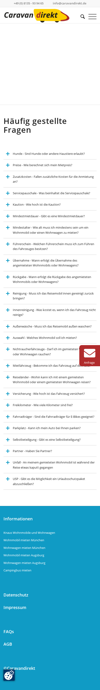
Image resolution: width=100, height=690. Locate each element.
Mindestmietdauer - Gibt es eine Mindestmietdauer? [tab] (49, 216)
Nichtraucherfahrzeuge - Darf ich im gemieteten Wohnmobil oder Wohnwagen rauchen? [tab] (54, 351)
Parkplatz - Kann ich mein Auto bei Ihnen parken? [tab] (47, 428)
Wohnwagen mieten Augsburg (24, 563)
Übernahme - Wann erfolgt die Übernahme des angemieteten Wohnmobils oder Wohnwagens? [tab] (46, 262)
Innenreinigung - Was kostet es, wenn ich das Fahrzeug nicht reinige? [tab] (54, 312)
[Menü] (91, 16)
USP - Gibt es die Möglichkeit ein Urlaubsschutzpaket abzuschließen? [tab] (49, 481)
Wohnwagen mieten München (24, 548)
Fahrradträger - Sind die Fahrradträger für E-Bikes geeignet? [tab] (53, 417)
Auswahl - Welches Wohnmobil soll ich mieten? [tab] (45, 338)
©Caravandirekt (19, 668)
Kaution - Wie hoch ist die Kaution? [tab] (37, 204)
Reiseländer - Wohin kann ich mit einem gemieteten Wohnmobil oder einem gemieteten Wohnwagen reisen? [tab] (52, 379)
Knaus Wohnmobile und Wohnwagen (29, 533)
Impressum (14, 607)
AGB (7, 644)
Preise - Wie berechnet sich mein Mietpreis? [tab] (42, 165)
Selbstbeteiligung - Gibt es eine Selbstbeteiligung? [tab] (47, 439)
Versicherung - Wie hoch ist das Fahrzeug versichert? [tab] (49, 394)
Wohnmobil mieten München (23, 540)
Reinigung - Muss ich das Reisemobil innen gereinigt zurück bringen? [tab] (53, 295)
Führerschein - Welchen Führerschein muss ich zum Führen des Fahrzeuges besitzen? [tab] (53, 246)
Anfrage (89, 362)
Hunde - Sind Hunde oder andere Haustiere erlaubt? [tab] (49, 154)
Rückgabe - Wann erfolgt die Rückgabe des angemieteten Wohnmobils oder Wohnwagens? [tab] (52, 279)
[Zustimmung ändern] (9, 675)
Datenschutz (15, 595)
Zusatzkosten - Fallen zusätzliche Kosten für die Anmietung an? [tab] (53, 179)
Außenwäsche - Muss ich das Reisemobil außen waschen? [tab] (52, 326)
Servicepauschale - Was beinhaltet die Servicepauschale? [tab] (51, 193)
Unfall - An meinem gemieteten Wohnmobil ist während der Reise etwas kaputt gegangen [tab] (54, 464)
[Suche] (81, 16)
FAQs (8, 631)
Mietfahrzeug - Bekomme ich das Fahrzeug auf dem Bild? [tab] (52, 365)
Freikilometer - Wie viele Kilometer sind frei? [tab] (43, 405)
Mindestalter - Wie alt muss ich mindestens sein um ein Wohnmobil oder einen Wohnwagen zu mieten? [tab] (50, 229)
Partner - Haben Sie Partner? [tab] (32, 451)
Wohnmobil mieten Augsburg (23, 555)
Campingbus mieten (17, 570)
